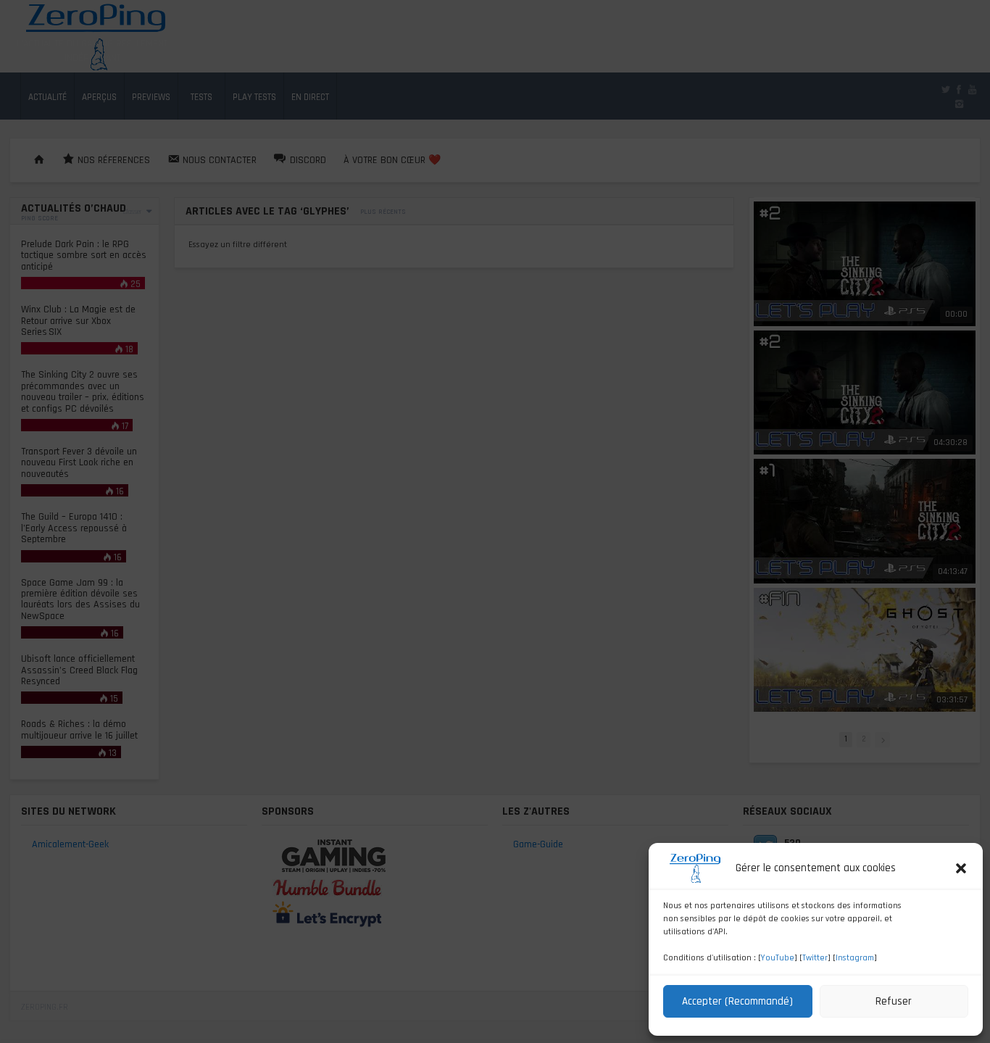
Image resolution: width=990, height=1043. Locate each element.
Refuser (893, 1001)
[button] (961, 868)
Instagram (855, 957)
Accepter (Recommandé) (737, 1001)
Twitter (815, 957)
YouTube (777, 957)
